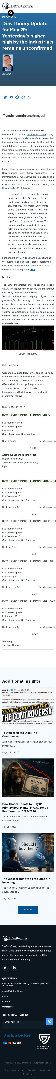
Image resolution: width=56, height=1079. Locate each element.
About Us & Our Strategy (13, 991)
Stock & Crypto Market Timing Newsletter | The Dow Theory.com (25, 985)
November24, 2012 (12, 188)
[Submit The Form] (49, 1021)
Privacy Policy (32, 1070)
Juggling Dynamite (36, 134)
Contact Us (7, 1007)
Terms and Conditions (14, 1070)
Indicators (6, 1002)
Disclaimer (45, 1070)
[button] (4, 13)
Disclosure (28, 1074)
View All (28, 909)
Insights (6, 996)
